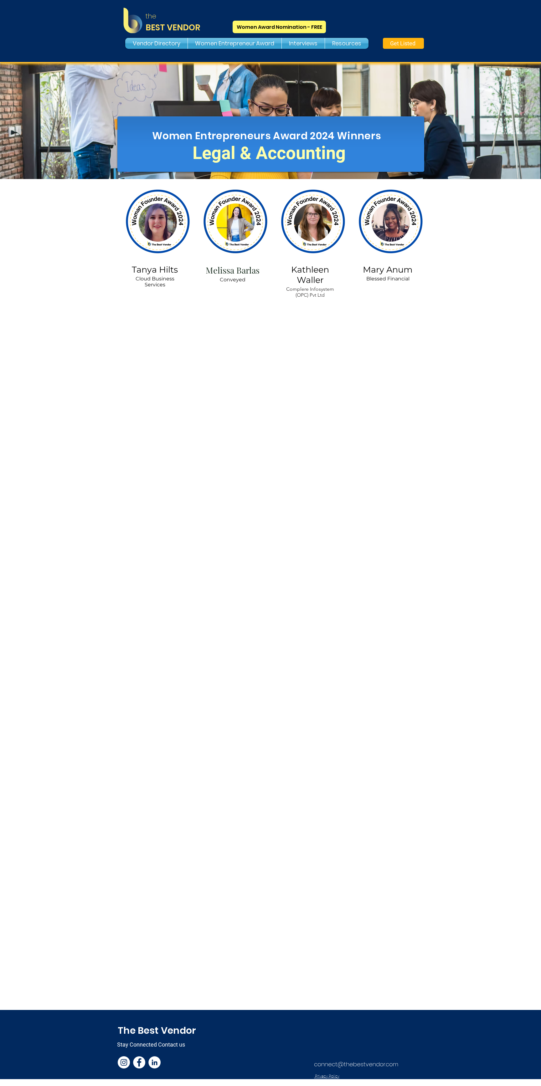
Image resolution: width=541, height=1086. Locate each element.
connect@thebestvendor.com (356, 1064)
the (151, 16)
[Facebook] (139, 1062)
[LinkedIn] (154, 1062)
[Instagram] (124, 1062)
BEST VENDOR (173, 27)
